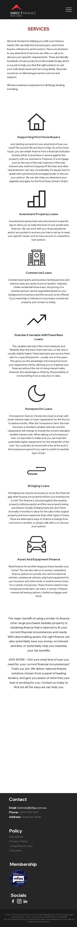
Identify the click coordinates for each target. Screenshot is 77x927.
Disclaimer (16, 836)
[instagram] (19, 901)
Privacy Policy (19, 841)
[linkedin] (25, 901)
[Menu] (69, 9)
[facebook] (13, 901)
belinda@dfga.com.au (32, 807)
